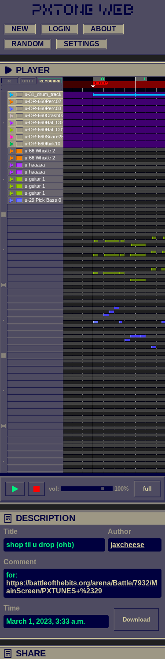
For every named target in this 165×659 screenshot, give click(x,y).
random (27, 44)
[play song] (15, 489)
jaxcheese (127, 544)
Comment (20, 562)
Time (12, 608)
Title (11, 531)
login (59, 29)
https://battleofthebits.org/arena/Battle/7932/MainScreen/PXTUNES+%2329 (81, 587)
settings (81, 44)
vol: (54, 488)
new (19, 29)
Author (119, 531)
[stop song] (36, 489)
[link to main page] (82, 9)
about (103, 29)
